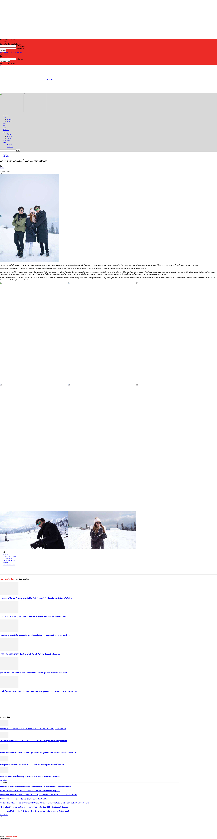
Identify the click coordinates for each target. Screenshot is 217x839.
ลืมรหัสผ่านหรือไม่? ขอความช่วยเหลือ (11, 52)
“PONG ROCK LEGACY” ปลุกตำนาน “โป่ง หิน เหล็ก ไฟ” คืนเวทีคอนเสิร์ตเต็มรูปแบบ (30, 654)
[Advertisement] (31, 86)
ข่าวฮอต (9, 119)
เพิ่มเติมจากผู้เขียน (22, 579)
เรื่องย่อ (9, 134)
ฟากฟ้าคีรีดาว (7, 558)
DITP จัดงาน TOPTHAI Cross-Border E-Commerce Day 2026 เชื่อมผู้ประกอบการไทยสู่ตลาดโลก (33, 741)
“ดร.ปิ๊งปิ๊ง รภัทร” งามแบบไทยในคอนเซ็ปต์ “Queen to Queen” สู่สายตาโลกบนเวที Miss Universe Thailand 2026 (38, 691)
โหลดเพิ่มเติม (4, 780)
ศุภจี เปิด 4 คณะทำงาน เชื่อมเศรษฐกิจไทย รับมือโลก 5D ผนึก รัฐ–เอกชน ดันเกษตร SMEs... (31, 776)
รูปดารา (9, 138)
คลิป (4, 127)
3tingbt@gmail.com (11, 836)
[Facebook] (15, 571)
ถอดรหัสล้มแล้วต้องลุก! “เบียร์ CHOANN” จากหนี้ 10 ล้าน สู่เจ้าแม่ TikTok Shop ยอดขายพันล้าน (33, 729)
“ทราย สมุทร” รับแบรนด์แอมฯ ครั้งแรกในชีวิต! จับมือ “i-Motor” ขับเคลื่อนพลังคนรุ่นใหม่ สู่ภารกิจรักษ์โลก (36, 598)
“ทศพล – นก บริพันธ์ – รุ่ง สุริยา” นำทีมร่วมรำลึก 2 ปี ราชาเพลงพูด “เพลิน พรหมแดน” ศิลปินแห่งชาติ (34, 811)
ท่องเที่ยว (9, 144)
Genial (2, 168)
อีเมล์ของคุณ (19, 59)
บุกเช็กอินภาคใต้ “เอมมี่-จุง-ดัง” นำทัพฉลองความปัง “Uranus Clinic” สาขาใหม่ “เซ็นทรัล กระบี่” (33, 617)
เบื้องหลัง (9, 136)
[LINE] (27, 571)
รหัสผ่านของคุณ (20, 48)
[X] (21, 571)
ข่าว (4, 117)
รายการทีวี (6, 140)
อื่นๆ (4, 142)
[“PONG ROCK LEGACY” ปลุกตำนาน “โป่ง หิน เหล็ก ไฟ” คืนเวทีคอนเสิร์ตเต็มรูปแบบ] (9, 650)
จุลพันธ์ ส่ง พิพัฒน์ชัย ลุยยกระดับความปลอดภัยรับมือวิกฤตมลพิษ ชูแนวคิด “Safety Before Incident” (34, 673)
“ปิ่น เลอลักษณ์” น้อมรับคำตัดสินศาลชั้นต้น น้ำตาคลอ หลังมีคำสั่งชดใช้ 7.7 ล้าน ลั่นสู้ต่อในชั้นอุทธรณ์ (34, 807)
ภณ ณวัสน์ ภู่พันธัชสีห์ (9, 560)
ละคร (5, 132)
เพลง (4, 125)
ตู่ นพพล (5, 554)
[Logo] (11, 112)
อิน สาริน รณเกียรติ (9, 565)
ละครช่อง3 (6, 562)
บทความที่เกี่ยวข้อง (7, 579)
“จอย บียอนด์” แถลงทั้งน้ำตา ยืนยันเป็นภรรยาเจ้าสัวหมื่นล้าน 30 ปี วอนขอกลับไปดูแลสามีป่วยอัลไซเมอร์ (35, 635)
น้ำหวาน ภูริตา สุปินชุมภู (10, 556)
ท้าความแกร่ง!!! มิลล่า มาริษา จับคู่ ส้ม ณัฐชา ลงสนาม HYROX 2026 (23, 799)
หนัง (4, 123)
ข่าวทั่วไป (9, 121)
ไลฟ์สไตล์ (6, 130)
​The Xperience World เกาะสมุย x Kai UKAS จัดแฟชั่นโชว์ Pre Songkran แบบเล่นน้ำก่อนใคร (32, 765)
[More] (34, 571)
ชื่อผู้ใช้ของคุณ (20, 46)
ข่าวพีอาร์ (10, 147)
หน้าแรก (5, 115)
